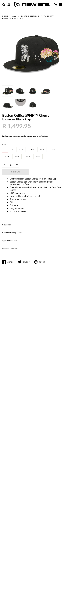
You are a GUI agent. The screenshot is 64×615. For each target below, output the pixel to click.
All (14, 16)
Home (5, 16)
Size (4, 144)
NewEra (15, 249)
